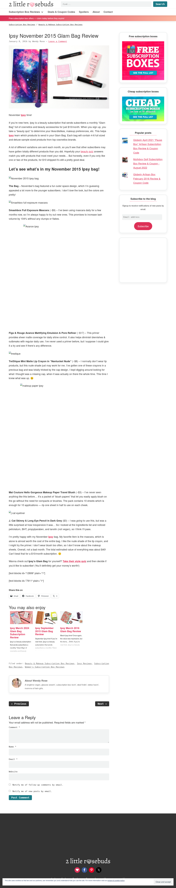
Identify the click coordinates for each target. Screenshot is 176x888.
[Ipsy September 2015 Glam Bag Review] (46, 617)
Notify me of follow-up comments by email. (38, 785)
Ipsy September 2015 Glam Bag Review (44, 631)
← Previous (18, 703)
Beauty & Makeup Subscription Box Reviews (49, 663)
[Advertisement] (143, 260)
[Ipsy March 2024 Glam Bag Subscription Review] (21, 617)
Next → (102, 703)
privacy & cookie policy (116, 880)
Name (12, 747)
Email (13, 759)
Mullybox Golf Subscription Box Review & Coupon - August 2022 (148, 163)
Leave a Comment (57, 41)
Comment (14, 727)
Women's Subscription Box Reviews (44, 667)
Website (13, 771)
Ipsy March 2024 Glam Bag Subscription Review (19, 632)
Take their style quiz (74, 561)
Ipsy (23, 115)
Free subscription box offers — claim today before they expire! (36, 18)
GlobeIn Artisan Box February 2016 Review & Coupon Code (146, 178)
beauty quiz (87, 151)
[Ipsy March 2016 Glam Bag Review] (71, 617)
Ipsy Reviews (84, 663)
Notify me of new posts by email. (32, 791)
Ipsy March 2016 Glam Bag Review (70, 629)
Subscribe (143, 226)
